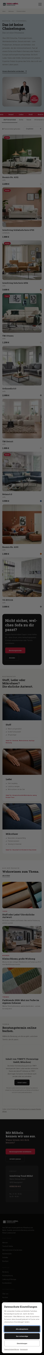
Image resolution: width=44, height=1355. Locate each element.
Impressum (24, 1349)
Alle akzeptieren (22, 1329)
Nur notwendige (22, 1336)
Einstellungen (22, 1343)
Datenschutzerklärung (11, 1349)
